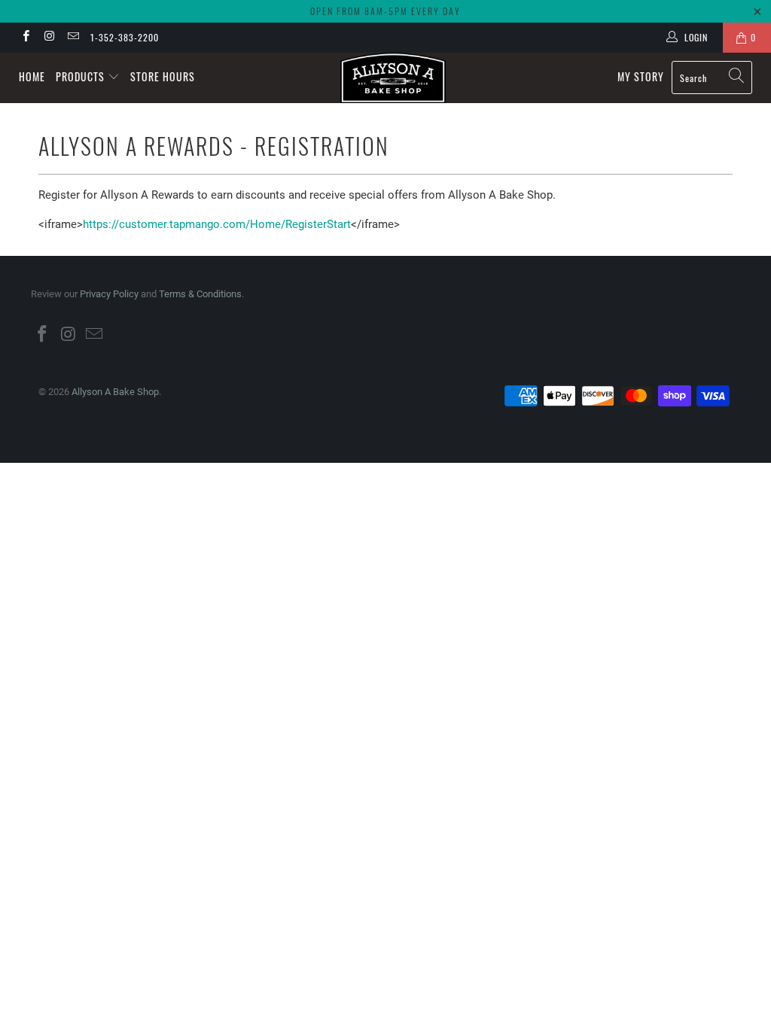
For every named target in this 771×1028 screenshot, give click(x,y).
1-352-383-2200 (124, 37)
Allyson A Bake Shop (115, 391)
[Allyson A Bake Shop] (393, 78)
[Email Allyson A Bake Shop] (72, 37)
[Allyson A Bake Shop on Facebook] (25, 37)
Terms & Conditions (200, 294)
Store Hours (162, 76)
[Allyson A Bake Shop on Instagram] (48, 37)
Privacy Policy (109, 294)
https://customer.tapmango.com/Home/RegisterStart (217, 224)
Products (82, 76)
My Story (640, 76)
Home (32, 76)
